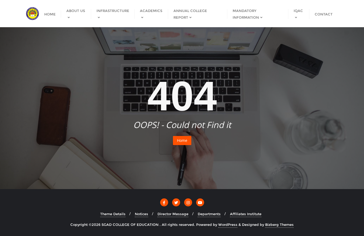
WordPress (227, 224)
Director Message (172, 214)
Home (182, 140)
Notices (141, 214)
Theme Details (113, 214)
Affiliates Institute (245, 214)
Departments (209, 214)
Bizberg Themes (279, 224)
